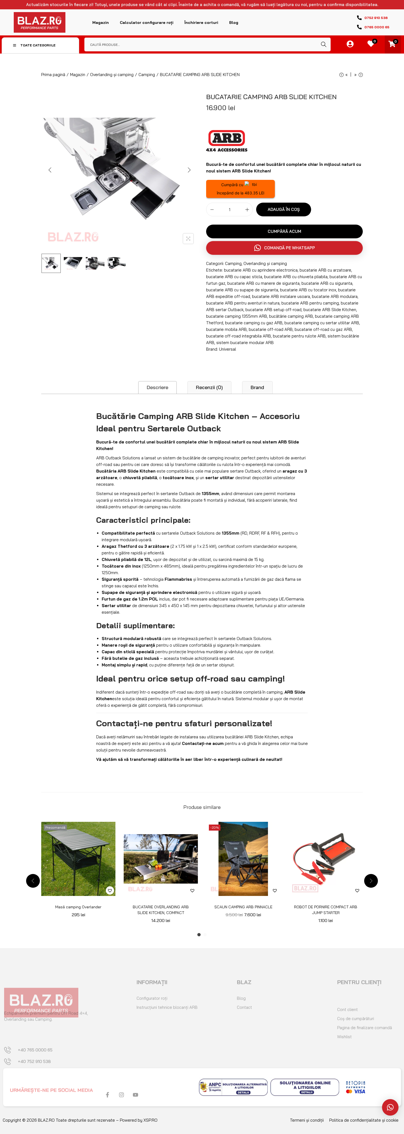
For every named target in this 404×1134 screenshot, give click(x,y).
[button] (390, 1107)
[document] (202, 567)
